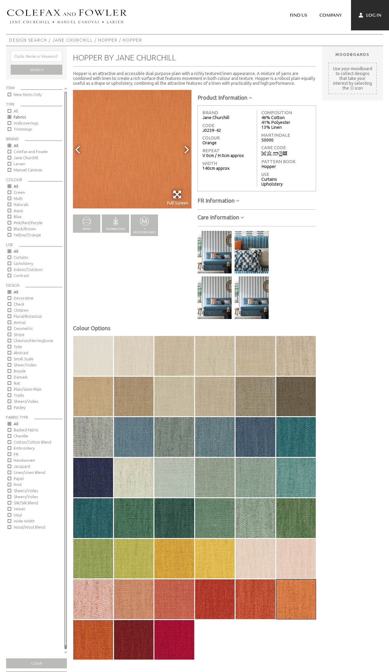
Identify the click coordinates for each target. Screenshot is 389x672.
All (16, 111)
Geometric (23, 328)
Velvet (19, 509)
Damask (20, 377)
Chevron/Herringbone (33, 340)
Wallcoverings (26, 123)
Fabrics (20, 117)
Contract (21, 275)
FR (16, 454)
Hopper (108, 40)
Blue (18, 216)
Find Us (298, 15)
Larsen (19, 164)
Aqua (18, 210)
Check (19, 304)
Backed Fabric (26, 430)
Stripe (19, 334)
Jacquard (22, 466)
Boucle (20, 371)
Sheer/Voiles (25, 365)
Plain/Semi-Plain (28, 389)
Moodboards (353, 54)
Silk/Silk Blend (26, 503)
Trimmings (23, 129)
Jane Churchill (72, 40)
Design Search (28, 40)
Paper (19, 478)
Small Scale (23, 359)
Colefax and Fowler (31, 151)
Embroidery (24, 448)
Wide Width (24, 521)
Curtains (21, 257)
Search (36, 70)
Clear (36, 663)
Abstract (21, 353)
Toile (18, 347)
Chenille (21, 436)
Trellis (19, 395)
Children (21, 310)
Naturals (21, 204)
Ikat (17, 383)
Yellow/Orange (27, 235)
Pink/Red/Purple (28, 223)
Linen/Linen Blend (29, 472)
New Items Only (28, 94)
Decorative (23, 298)
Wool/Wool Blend (29, 527)
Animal (20, 322)
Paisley (20, 407)
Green (19, 192)
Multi (18, 198)
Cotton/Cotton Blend (32, 442)
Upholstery (23, 263)
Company (330, 15)
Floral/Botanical (28, 316)
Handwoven (24, 460)
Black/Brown (25, 229)
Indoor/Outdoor (28, 269)
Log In (373, 15)
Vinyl (18, 515)
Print (18, 484)
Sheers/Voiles (26, 401)
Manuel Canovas (28, 170)
